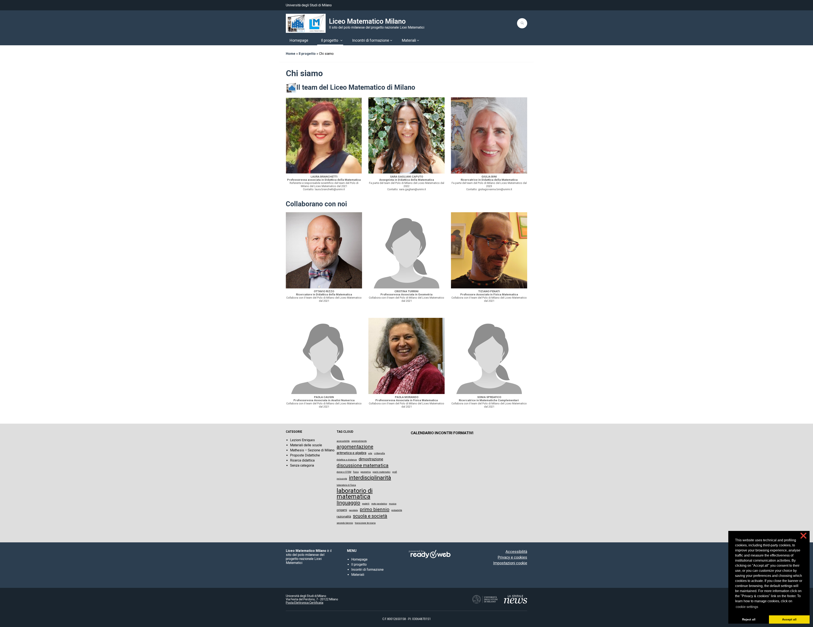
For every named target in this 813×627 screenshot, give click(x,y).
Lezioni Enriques (302, 440)
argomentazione (355, 447)
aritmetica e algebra (351, 453)
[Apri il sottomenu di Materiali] (418, 40)
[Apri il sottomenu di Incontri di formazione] (391, 40)
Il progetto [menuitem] (329, 40)
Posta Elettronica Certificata (304, 602)
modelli (365, 503)
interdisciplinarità (370, 478)
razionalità (344, 516)
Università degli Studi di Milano (309, 5)
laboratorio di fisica (346, 485)
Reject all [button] (748, 619)
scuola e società (370, 516)
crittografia (379, 453)
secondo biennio (345, 523)
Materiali (357, 575)
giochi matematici (381, 472)
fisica (356, 472)
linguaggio (348, 503)
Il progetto (307, 54)
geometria (366, 472)
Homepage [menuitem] (299, 40)
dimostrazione (371, 459)
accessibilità (343, 441)
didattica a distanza (347, 459)
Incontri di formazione (367, 570)
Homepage (359, 559)
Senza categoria (302, 465)
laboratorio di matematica (355, 493)
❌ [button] (803, 536)
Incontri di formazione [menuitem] (370, 40)
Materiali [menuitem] (409, 40)
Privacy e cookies (512, 557)
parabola (353, 510)
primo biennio (374, 509)
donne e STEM (344, 472)
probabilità (396, 510)
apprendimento (359, 441)
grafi (394, 472)
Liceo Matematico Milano (367, 21)
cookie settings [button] (747, 607)
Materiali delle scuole (306, 445)
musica (392, 503)
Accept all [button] (789, 619)
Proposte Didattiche (305, 455)
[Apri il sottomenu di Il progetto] (341, 40)
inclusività (342, 478)
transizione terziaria (365, 523)
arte (370, 453)
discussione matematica (363, 465)
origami (342, 510)
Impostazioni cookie (510, 563)
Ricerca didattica (302, 460)
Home (290, 54)
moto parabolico (379, 503)
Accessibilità (516, 551)
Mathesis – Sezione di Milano (312, 450)
